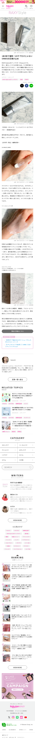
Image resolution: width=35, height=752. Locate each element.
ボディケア (22, 450)
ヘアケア (4, 455)
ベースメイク (23, 445)
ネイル (21, 455)
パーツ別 (27, 543)
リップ (16, 540)
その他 (21, 460)
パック (26, 403)
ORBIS (26, 79)
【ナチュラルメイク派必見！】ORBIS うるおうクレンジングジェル (18, 345)
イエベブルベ (9, 543)
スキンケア (11, 77)
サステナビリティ (21, 737)
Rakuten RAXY (10, 7)
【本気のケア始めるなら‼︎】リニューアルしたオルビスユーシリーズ (18, 341)
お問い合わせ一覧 (12, 737)
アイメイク (5, 450)
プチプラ (18, 543)
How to (5, 403)
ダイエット (17, 546)
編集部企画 (19, 403)
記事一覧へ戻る (17, 379)
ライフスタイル (17, 549)
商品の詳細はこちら (17, 331)
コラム (4, 460)
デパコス (26, 546)
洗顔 (21, 79)
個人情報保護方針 (12, 729)
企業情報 (4, 729)
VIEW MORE (17, 520)
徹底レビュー (6, 431)
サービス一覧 (4, 737)
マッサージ (27, 417)
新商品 (19, 431)
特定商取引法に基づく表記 (16, 713)
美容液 (13, 431)
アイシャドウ (26, 536)
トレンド (8, 540)
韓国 (7, 536)
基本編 (26, 533)
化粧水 (8, 546)
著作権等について (22, 729)
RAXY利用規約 (10, 710)
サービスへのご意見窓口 (21, 710)
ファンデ (7, 549)
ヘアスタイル (25, 540)
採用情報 (31, 729)
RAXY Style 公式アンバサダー (10, 79)
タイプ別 (28, 549)
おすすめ (11, 403)
